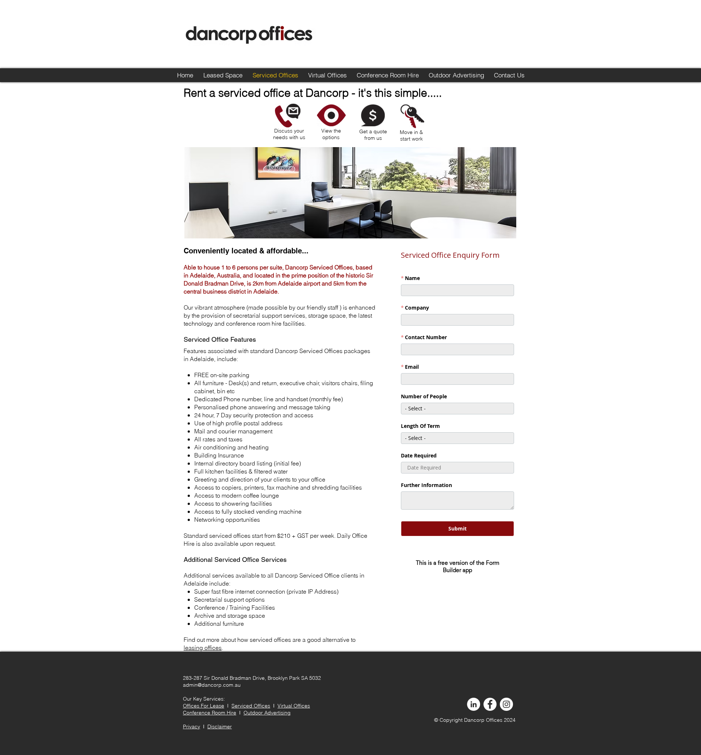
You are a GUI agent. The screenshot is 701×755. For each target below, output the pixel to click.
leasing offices (203, 647)
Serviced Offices (250, 705)
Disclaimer (219, 726)
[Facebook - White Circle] (490, 704)
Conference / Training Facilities (234, 607)
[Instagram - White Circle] (506, 704)
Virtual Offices (293, 705)
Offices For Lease (203, 705)
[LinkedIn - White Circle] (473, 704)
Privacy (191, 726)
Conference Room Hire (209, 712)
